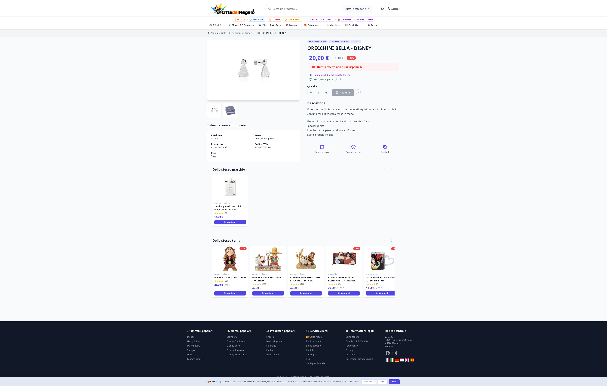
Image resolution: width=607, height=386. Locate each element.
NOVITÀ (239, 19)
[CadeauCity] (387, 360)
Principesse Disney (317, 41)
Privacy (349, 350)
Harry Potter (193, 341)
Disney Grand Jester (237, 354)
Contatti (310, 350)
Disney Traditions (321, 19)
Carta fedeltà (352, 336)
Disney (190, 336)
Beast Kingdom (274, 341)
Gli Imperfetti (293, 19)
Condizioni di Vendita (357, 341)
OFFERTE (274, 19)
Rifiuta (383, 381)
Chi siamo (351, 354)
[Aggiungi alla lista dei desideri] (358, 91)
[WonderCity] (397, 360)
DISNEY (215, 25)
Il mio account (313, 341)
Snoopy (191, 350)
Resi (308, 358)
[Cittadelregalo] (392, 360)
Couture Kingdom (264, 138)
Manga (291, 25)
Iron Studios (272, 354)
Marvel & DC (193, 345)
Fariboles (271, 345)
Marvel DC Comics (239, 25)
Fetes (372, 25)
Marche (332, 25)
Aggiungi (231, 222)
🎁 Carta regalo (314, 336)
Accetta (394, 381)
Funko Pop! (365, 19)
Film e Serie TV (268, 25)
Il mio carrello (313, 345)
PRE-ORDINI (256, 19)
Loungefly (345, 19)
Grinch (190, 354)
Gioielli (356, 41)
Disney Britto (233, 345)
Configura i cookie (315, 363)
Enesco (270, 336)
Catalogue (311, 25)
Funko (269, 350)
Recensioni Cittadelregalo (359, 358)
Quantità (312, 86)
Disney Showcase (236, 350)
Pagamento (352, 345)
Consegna (311, 354)
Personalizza (369, 381)
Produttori (352, 25)
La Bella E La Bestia (339, 41)
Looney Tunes (194, 358)
